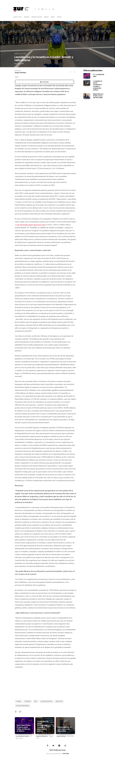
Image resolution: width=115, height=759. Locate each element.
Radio (53, 17)
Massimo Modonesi (41, 736)
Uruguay (26, 17)
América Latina (36, 17)
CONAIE (18, 701)
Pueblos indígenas (22, 706)
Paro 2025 (59, 701)
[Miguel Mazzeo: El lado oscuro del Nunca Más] (86, 96)
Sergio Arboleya (20, 72)
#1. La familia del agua (98, 75)
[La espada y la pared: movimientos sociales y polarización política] (86, 83)
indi (35, 701)
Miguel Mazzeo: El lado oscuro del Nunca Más (64, 729)
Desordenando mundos (22, 736)
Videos (59, 17)
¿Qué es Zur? (17, 17)
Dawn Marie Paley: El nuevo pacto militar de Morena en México (24, 728)
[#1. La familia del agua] (86, 76)
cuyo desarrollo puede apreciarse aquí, (31, 224)
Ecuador (27, 701)
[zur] (21, 13)
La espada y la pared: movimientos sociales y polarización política (42, 726)
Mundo (46, 17)
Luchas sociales (46, 701)
